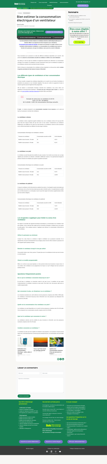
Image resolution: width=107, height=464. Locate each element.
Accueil (19, 8)
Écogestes (49, 5)
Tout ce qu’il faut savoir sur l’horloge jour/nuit (40, 349)
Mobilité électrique (53, 2)
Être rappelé (78, 42)
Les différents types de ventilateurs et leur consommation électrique (77, 16)
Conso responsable (43, 2)
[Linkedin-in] (51, 451)
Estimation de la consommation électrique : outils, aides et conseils (25, 351)
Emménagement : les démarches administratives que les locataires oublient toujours (53, 406)
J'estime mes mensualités (53, 32)
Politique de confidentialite (53, 448)
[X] (61, 359)
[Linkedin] (63, 359)
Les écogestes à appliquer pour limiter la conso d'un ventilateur (79, 20)
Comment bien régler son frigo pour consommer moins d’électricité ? (52, 414)
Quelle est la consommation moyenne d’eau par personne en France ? (56, 351)
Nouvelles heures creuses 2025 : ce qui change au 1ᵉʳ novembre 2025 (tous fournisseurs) (53, 410)
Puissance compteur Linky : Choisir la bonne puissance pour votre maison (52, 421)
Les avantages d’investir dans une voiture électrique (53, 417)
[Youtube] (60, 451)
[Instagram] (55, 451)
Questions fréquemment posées (75, 22)
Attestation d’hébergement (25, 428)
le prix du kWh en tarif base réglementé (30, 91)
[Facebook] (58, 359)
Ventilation (25, 8)
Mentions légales (29, 448)
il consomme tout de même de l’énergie (28, 44)
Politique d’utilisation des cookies (77, 448)
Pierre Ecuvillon (20, 24)
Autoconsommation (64, 2)
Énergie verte (33, 2)
